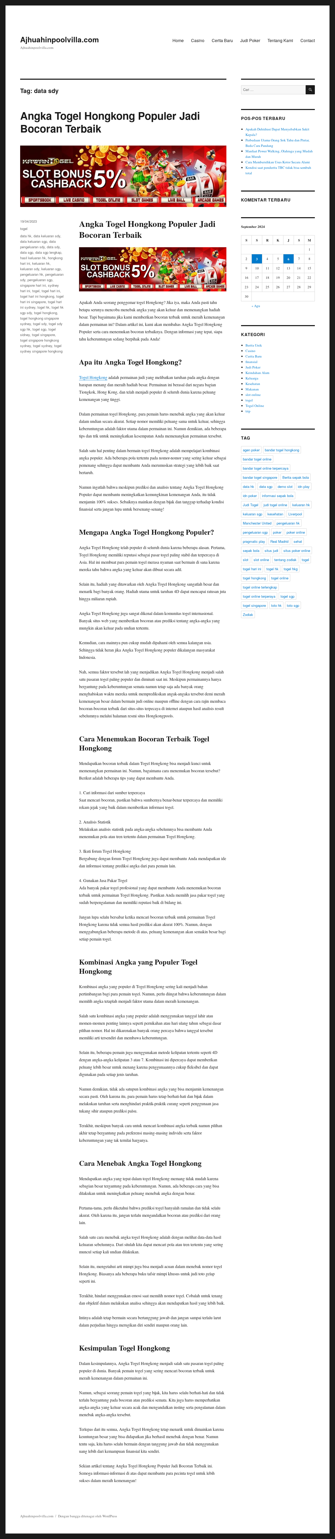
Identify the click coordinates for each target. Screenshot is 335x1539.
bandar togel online (257, 459)
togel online (279, 577)
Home (178, 40)
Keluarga (251, 378)
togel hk (43, 307)
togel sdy (40, 323)
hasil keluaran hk (33, 257)
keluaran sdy (29, 268)
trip (247, 411)
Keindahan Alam (257, 372)
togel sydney (42, 345)
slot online (253, 394)
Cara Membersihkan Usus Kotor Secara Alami (277, 162)
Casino (197, 40)
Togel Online (254, 405)
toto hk (276, 605)
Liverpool (295, 513)
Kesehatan (252, 383)
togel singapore (43, 334)
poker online (296, 532)
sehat (298, 541)
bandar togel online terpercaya (265, 468)
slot (245, 559)
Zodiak (248, 614)
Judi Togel (250, 504)
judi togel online (275, 504)
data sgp (26, 252)
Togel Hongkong (93, 377)
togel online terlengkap (260, 587)
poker (277, 532)
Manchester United (257, 523)
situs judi (271, 550)
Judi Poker (250, 40)
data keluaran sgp (33, 241)
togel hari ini (51, 290)
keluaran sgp (51, 268)
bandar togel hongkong (282, 449)
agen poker (251, 449)
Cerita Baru (222, 40)
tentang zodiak (285, 559)
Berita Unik (253, 345)
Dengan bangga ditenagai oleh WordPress (87, 1516)
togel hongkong (45, 312)
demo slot (285, 486)
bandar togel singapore (260, 477)
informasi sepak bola (277, 495)
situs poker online (296, 550)
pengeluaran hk (31, 274)
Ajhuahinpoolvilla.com (59, 39)
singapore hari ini (33, 285)
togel (23, 228)
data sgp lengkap (48, 252)
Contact (307, 40)
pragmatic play (254, 541)
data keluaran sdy (47, 235)
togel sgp (39, 329)
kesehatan (275, 513)
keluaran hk (41, 263)
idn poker (250, 495)
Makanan (252, 389)
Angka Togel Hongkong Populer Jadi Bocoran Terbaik (110, 122)
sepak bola (251, 550)
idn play (304, 486)
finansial (251, 361)
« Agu (256, 305)
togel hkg (291, 568)
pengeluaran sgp (39, 279)
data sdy (53, 246)
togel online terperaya (259, 596)
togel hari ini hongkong (37, 296)
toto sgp (293, 605)
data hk (25, 235)
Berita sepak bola (295, 477)
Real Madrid (279, 541)
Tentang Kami (280, 40)
